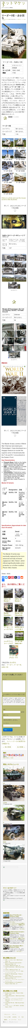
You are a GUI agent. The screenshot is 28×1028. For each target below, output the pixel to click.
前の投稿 (7, 747)
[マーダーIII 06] (20, 165)
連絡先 (5, 1019)
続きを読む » (13, 922)
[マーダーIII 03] (8, 154)
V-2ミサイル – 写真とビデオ (18, 939)
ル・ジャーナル (12, 1019)
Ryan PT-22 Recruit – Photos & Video (16, 915)
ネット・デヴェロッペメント (11, 1022)
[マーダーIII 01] (8, 142)
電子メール (5, 715)
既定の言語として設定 (8, 758)
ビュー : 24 (14, 971)
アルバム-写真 (7, 1017)
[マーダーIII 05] (8, 165)
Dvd (22, 1017)
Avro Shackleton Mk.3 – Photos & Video (17, 946)
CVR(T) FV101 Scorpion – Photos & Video (17, 932)
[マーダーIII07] (8, 177)
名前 (4, 709)
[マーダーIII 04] (20, 154)
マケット (14, 1014)
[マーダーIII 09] (8, 188)
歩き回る (13, 662)
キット (19, 1019)
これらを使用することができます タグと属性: (13, 695)
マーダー (10, 665)
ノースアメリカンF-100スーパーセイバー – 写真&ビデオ (18, 924)
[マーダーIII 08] (20, 177)
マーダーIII (17, 665)
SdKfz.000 (19, 19)
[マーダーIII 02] (20, 142)
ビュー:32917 (14, 1000)
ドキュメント (7, 1014)
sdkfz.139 (5, 667)
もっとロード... (14, 290)
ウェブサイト (6, 723)
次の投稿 (21, 747)
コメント (4, 679)
